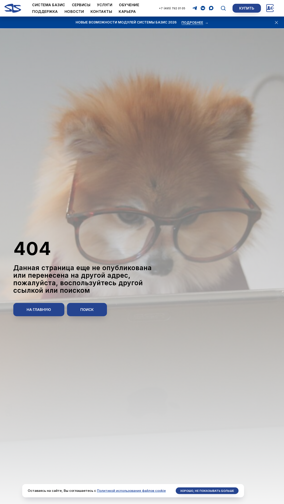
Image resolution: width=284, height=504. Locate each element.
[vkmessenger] (203, 8)
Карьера (127, 11)
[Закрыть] (276, 22)
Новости (74, 11)
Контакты (101, 11)
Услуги (104, 5)
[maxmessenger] (211, 8)
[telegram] (194, 8)
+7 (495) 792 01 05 (172, 8)
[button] (223, 8)
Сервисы (81, 5)
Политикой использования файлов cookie (131, 490)
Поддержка (45, 11)
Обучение (129, 5)
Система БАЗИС (48, 5)
